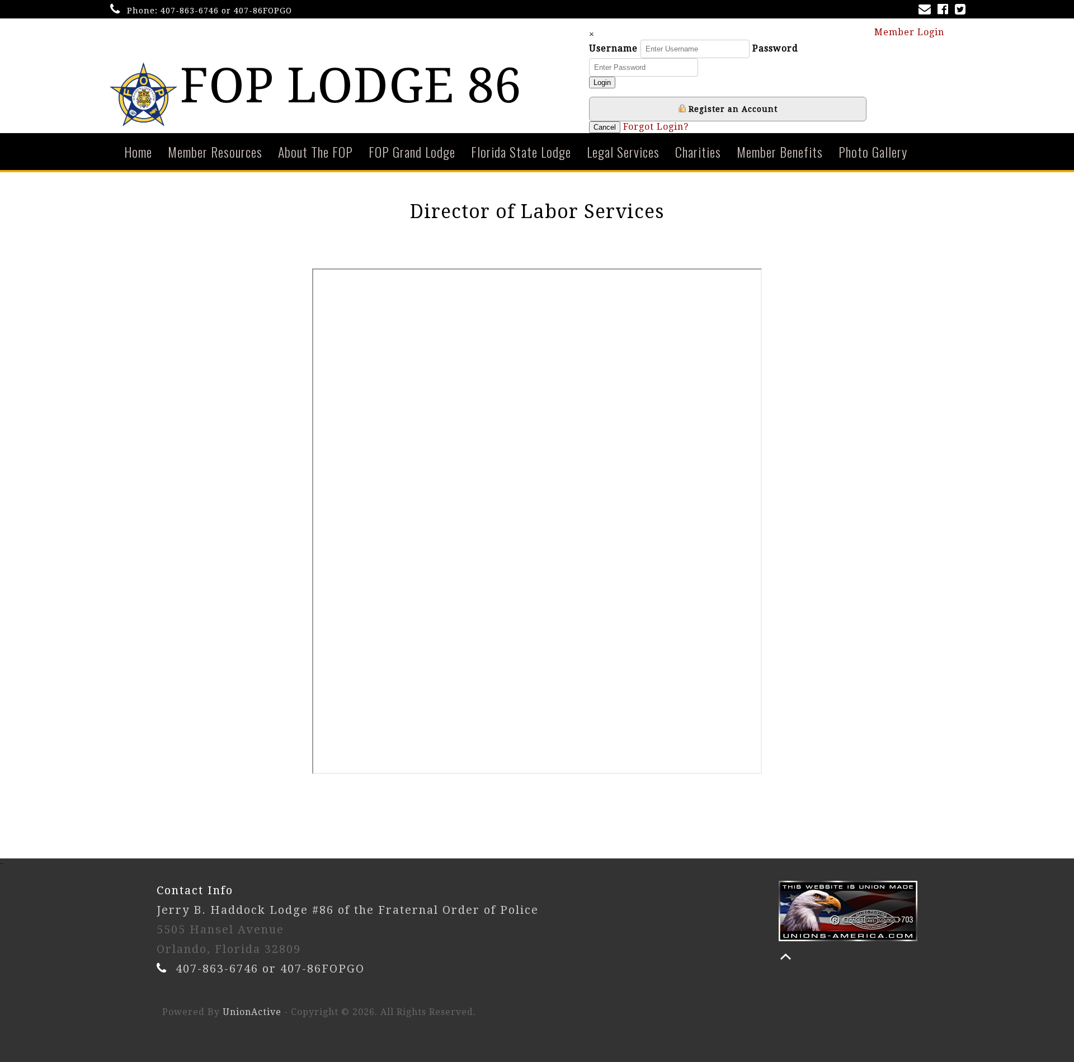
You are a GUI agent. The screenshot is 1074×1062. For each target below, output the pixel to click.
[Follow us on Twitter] (962, 10)
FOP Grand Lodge (412, 151)
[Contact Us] (926, 10)
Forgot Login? (656, 126)
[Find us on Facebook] (945, 10)
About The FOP (315, 151)
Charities (698, 151)
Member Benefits (780, 151)
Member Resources (215, 151)
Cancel (604, 127)
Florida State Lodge (521, 151)
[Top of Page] (786, 956)
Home (138, 151)
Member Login (910, 32)
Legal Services (623, 151)
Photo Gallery (873, 151)
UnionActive (252, 1012)
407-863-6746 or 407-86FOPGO (226, 10)
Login (602, 82)
